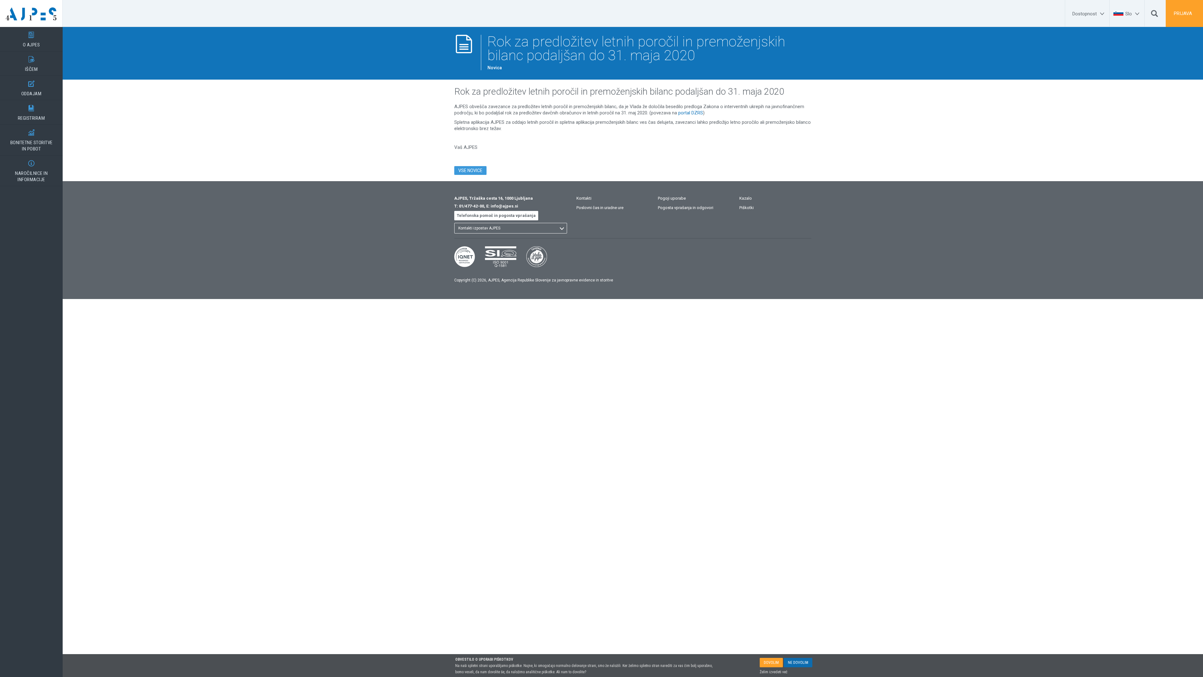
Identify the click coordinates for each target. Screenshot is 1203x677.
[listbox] (510, 228)
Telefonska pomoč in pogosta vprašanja (496, 215)
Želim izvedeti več (774, 672)
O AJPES (31, 40)
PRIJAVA (1183, 13)
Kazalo (745, 198)
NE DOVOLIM (798, 662)
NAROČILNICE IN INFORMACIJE (31, 171)
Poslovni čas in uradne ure (599, 207)
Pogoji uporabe (672, 198)
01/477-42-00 (471, 206)
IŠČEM (31, 64)
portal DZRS (690, 113)
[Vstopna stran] (31, 13)
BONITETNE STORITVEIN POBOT (31, 140)
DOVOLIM (771, 662)
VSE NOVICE (470, 170)
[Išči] (1154, 15)
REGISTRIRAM (31, 113)
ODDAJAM (31, 89)
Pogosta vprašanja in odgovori (685, 207)
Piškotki (746, 207)
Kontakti (583, 198)
